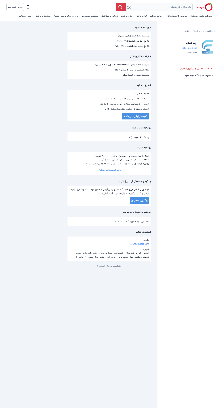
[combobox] (159, 7)
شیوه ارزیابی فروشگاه (135, 116)
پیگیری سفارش (139, 200)
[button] (15, 7)
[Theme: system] (27, 7)
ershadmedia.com (189, 48)
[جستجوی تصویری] (129, 7)
